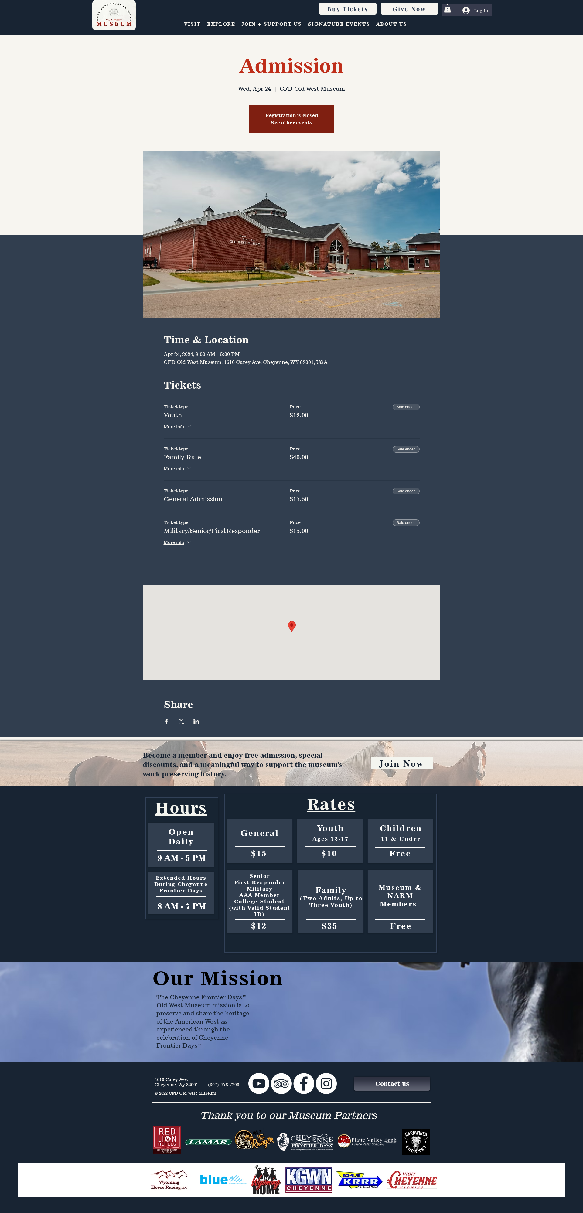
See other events (291, 123)
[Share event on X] (181, 721)
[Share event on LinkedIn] (196, 721)
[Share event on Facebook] (166, 721)
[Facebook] (303, 1083)
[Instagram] (326, 1083)
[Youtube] (258, 1083)
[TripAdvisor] (281, 1083)
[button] (447, 8)
